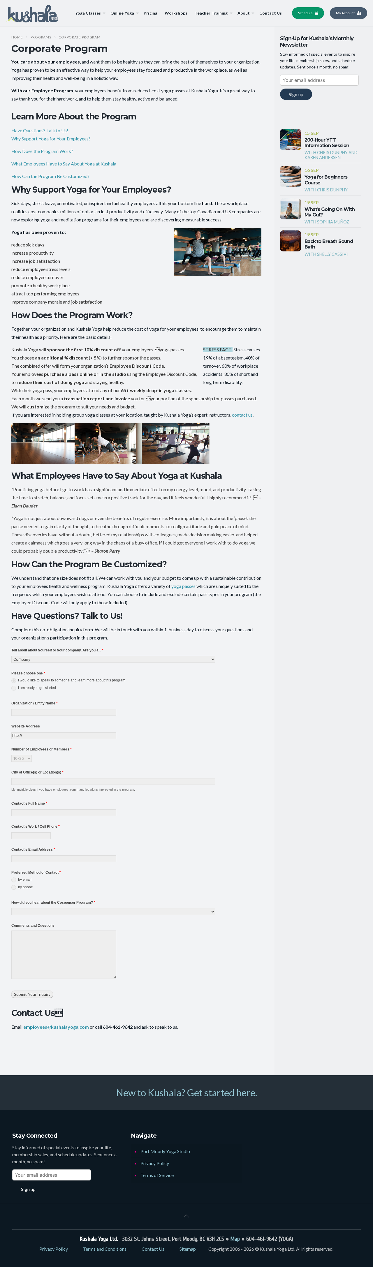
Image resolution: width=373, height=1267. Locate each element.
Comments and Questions (32, 926)
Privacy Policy (154, 1163)
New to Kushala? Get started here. (186, 1092)
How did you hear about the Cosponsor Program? (53, 903)
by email (24, 880)
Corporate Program (79, 37)
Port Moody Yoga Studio (165, 1151)
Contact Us (153, 1249)
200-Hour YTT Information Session (327, 142)
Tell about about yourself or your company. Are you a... (57, 650)
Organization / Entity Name (34, 703)
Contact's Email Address (33, 849)
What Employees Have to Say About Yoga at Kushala (63, 163)
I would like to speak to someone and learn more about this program (71, 681)
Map (235, 1239)
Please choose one (28, 673)
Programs (41, 37)
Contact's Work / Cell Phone (35, 826)
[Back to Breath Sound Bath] (290, 240)
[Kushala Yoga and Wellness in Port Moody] (32, 13)
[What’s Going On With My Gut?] (290, 208)
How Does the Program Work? (42, 151)
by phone (25, 887)
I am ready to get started (36, 688)
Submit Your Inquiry (32, 994)
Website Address (25, 726)
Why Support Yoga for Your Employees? (51, 138)
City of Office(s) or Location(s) (37, 772)
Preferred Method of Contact (36, 872)
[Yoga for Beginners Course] (290, 176)
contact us (242, 414)
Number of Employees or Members (41, 749)
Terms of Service (157, 1175)
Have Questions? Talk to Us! (39, 130)
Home (17, 37)
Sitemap (188, 1249)
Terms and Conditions (104, 1249)
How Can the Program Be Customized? (50, 176)
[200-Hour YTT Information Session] (290, 139)
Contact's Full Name (29, 803)
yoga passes (183, 586)
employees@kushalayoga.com (56, 1027)
